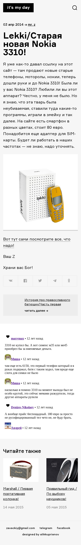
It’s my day (18, 7)
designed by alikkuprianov (40, 534)
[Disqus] (40, 381)
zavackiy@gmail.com (20, 528)
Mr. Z (31, 24)
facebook (63, 528)
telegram (46, 528)
